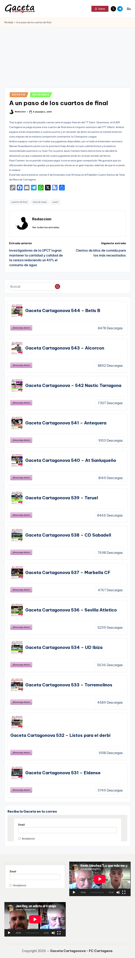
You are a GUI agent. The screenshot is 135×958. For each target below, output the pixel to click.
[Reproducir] (74, 892)
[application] (99, 879)
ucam (55, 202)
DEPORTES (18, 94)
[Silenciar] (118, 892)
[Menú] (128, 9)
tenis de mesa (40, 202)
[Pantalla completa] (124, 892)
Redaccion (41, 219)
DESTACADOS (40, 94)
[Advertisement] (67, 53)
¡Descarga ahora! (21, 327)
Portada (8, 22)
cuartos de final (19, 202)
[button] (100, 9)
